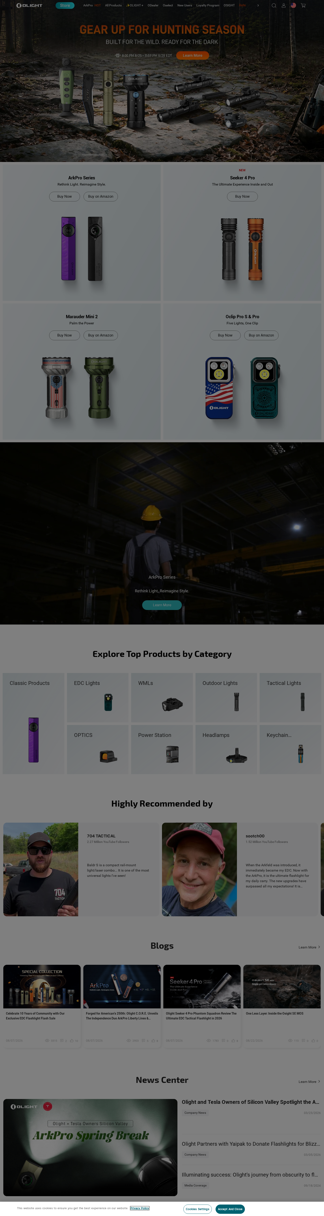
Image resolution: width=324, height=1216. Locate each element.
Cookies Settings (197, 1209)
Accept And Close (230, 1209)
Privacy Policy (139, 1208)
